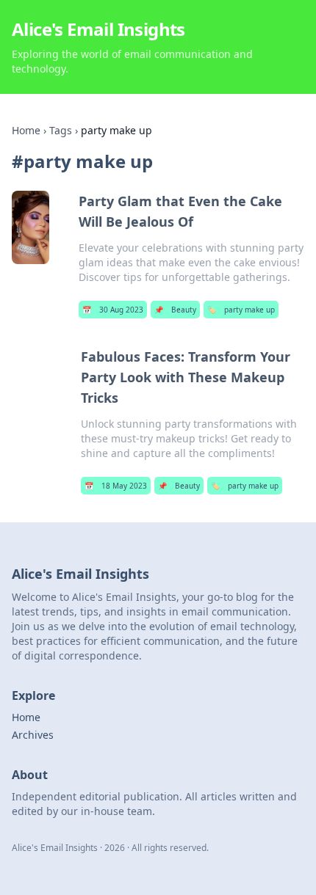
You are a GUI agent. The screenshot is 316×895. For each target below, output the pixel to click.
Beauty (175, 309)
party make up (241, 309)
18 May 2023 (116, 486)
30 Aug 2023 (112, 309)
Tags (60, 130)
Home (26, 130)
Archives (33, 735)
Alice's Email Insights (98, 29)
